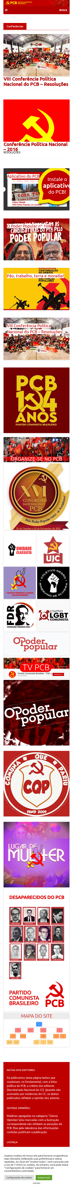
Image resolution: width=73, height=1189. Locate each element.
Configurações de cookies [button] (19, 1177)
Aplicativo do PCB (23, 176)
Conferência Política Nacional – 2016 (36, 147)
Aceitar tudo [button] (44, 1177)
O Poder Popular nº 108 (29, 226)
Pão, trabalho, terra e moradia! (35, 276)
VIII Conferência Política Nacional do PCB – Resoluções (36, 81)
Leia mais (36, 1183)
